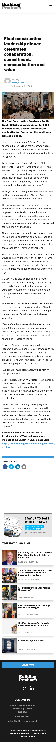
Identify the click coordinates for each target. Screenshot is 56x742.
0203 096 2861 (22, 716)
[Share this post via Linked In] (17, 466)
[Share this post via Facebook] (5, 466)
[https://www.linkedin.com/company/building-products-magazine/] (32, 688)
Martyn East (18, 82)
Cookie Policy (39, 733)
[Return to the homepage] (11, 6)
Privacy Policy (28, 736)
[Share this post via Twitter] (11, 466)
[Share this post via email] (23, 466)
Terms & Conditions (19, 733)
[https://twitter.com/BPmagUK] (25, 688)
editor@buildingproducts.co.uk (22, 721)
